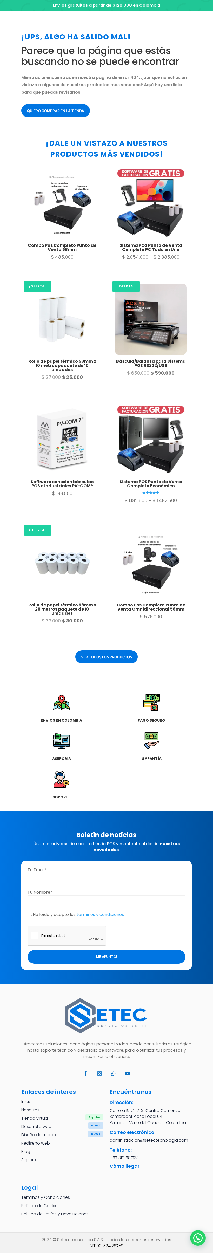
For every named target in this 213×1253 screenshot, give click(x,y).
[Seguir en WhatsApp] (113, 1073)
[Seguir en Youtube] (128, 1073)
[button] (198, 1238)
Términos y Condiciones (45, 1197)
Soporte (29, 1160)
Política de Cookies (40, 1206)
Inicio (26, 1102)
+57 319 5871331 (125, 1158)
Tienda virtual (35, 1118)
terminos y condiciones (100, 915)
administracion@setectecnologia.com (149, 1140)
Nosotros (30, 1110)
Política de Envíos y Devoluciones (55, 1214)
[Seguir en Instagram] (99, 1073)
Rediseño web (35, 1143)
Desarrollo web (36, 1126)
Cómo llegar (124, 1166)
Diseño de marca (38, 1135)
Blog (25, 1151)
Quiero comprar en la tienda (55, 110)
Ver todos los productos (106, 657)
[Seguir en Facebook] (85, 1073)
